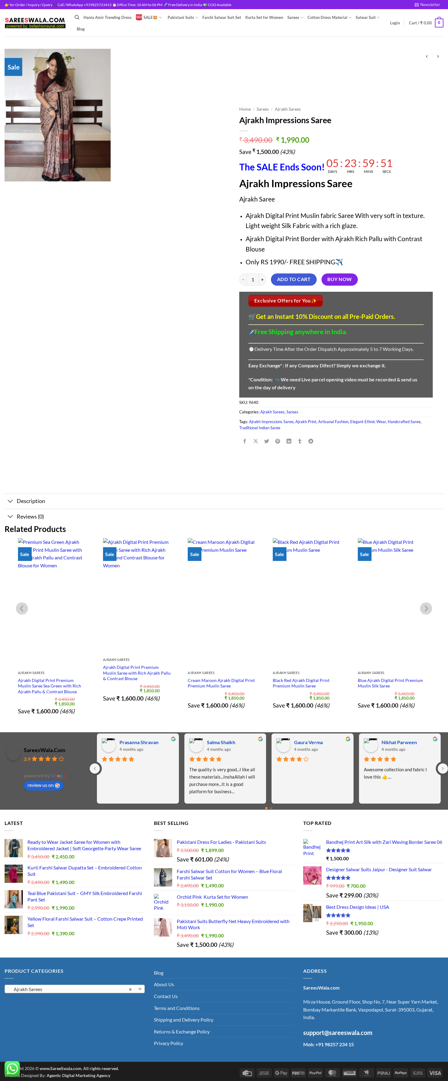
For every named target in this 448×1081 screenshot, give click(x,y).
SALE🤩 (151, 17)
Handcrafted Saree (404, 421)
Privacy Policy (168, 1043)
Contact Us (166, 996)
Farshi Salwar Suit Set (221, 17)
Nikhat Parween (399, 742)
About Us (164, 984)
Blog (81, 29)
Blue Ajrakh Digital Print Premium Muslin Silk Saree (390, 683)
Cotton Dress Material (327, 17)
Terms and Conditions (177, 1008)
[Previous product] (438, 56)
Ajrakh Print (305, 421)
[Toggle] (10, 501)
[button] (427, 4)
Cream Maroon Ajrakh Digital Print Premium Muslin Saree (221, 683)
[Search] (77, 17)
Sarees (293, 17)
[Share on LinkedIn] (289, 442)
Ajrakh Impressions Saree (271, 421)
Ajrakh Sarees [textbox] (71, 989)
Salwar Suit (366, 17)
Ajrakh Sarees (288, 109)
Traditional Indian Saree (259, 427)
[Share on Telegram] (311, 442)
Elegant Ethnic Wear (368, 421)
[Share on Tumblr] (300, 442)
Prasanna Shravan (138, 742)
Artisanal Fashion (333, 421)
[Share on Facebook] (245, 442)
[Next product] (427, 56)
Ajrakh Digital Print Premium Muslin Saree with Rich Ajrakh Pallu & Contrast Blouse (137, 673)
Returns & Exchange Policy (182, 1031)
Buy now (339, 279)
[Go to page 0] (266, 808)
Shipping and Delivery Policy (183, 1019)
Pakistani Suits (181, 17)
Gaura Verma (308, 742)
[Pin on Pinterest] (278, 442)
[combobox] (75, 989)
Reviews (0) (30, 516)
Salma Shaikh (221, 742)
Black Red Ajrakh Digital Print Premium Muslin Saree (301, 683)
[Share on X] (256, 442)
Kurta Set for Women (264, 17)
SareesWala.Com (44, 750)
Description (31, 501)
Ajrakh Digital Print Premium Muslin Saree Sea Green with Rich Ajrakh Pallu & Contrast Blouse (49, 686)
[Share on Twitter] (267, 442)
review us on (40, 785)
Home (245, 109)
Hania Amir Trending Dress (108, 17)
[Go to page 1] (271, 808)
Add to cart (294, 279)
